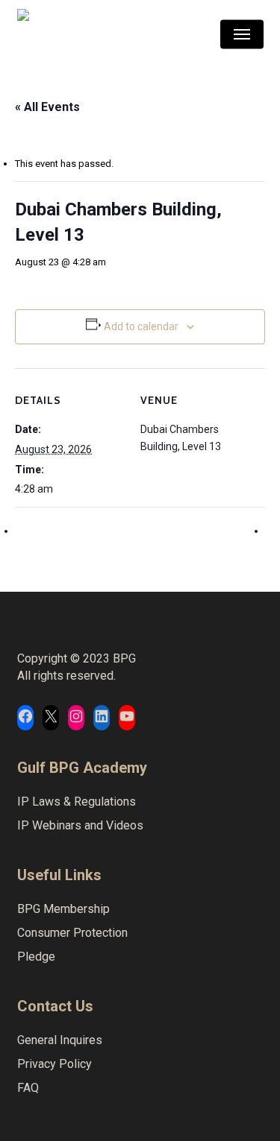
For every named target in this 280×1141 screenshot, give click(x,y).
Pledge (36, 956)
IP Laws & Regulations (76, 801)
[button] (242, 34)
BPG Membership (63, 909)
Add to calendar (141, 326)
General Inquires (59, 1040)
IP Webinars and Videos (80, 825)
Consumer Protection (72, 933)
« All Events (47, 107)
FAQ (28, 1088)
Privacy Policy (54, 1064)
